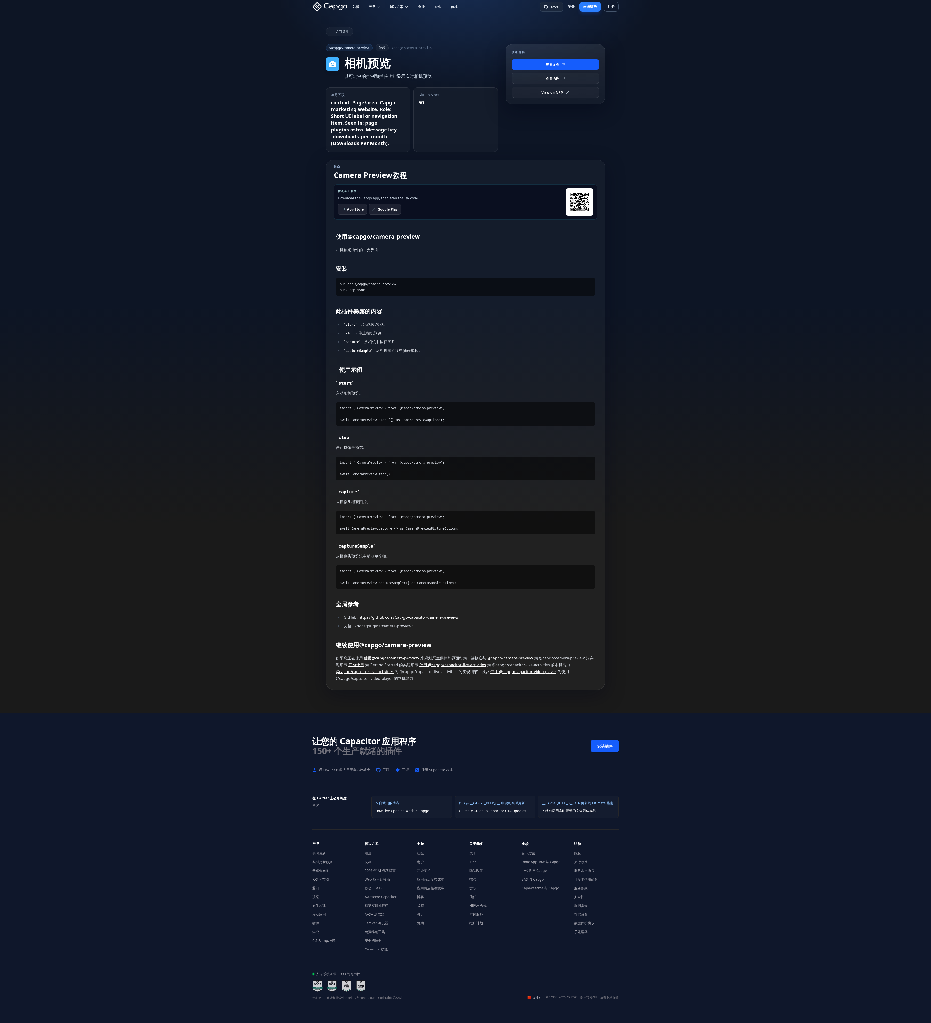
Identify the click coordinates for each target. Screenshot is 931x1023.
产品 (372, 6)
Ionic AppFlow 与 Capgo (541, 862)
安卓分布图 (320, 870)
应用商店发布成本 (430, 879)
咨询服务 (476, 914)
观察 (315, 896)
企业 (421, 6)
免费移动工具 (375, 931)
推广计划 (476, 923)
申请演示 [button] (590, 7)
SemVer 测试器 (376, 923)
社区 (420, 853)
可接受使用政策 (586, 879)
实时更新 (319, 853)
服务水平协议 (584, 870)
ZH (533, 997)
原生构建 (319, 905)
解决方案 (396, 6)
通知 (315, 888)
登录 (571, 6)
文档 (355, 6)
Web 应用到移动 (377, 879)
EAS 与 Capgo (533, 879)
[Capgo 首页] (331, 7)
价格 (454, 6)
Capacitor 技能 (376, 949)
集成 (315, 931)
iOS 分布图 (320, 879)
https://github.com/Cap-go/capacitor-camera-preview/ (409, 617)
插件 (315, 923)
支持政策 (581, 862)
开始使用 (356, 664)
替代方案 (528, 853)
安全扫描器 (373, 940)
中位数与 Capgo (534, 870)
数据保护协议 (584, 923)
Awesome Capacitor (381, 896)
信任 (472, 896)
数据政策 (581, 914)
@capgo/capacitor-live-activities (365, 671)
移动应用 (319, 914)
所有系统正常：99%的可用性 (338, 974)
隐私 (577, 853)
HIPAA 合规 (478, 905)
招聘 (472, 879)
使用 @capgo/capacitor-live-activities (452, 664)
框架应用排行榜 (376, 905)
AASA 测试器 (374, 914)
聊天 (420, 914)
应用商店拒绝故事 (430, 888)
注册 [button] (611, 7)
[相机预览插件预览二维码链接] (579, 202)
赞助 (420, 923)
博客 (420, 896)
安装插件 (605, 746)
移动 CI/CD (373, 888)
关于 (472, 853)
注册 (368, 853)
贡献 (472, 888)
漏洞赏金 (581, 905)
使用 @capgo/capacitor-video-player (523, 671)
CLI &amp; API (323, 940)
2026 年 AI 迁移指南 (380, 870)
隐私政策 (476, 870)
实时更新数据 (322, 862)
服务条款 (581, 888)
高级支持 (424, 870)
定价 (420, 862)
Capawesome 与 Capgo (540, 888)
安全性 (579, 896)
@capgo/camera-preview (349, 47)
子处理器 (581, 931)
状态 (420, 905)
